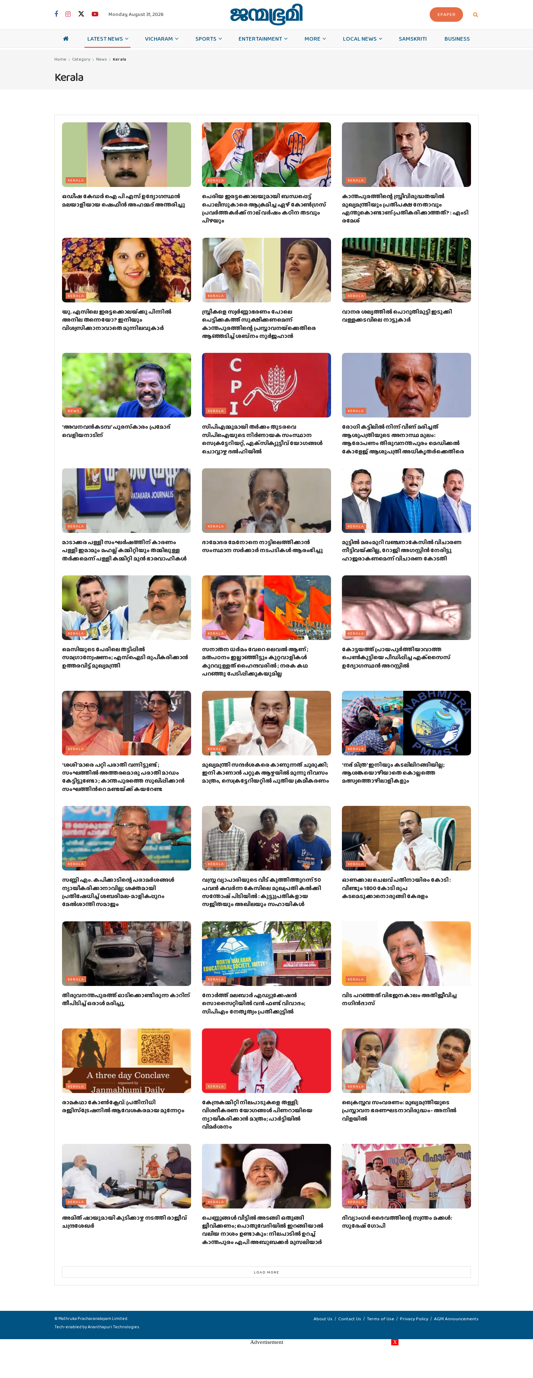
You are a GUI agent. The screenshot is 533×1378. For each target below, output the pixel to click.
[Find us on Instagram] (68, 14)
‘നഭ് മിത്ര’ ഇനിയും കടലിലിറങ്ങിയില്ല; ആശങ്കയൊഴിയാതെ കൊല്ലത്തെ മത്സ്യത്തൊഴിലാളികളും (393, 773)
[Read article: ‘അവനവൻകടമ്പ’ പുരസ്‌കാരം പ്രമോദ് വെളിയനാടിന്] (126, 385)
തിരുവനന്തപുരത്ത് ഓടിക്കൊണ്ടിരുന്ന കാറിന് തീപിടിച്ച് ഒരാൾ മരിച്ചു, (126, 999)
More (313, 38)
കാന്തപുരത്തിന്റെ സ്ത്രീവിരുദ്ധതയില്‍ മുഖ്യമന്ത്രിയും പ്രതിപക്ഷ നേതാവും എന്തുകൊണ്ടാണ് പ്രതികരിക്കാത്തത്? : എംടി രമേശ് (405, 208)
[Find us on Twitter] (81, 14)
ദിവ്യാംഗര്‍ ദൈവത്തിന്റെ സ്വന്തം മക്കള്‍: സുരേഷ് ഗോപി (397, 1222)
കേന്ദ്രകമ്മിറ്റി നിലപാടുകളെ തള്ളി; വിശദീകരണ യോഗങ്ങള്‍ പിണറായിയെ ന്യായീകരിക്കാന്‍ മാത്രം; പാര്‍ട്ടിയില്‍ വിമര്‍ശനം (257, 1114)
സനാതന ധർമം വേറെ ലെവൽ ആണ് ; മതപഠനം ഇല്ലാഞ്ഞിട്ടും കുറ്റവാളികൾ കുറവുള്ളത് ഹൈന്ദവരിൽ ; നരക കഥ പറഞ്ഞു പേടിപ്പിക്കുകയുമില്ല (255, 661)
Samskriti (413, 38)
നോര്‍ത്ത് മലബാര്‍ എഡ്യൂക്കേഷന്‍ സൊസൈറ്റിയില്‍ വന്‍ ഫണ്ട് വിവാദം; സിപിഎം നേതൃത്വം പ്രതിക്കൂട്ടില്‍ (253, 1003)
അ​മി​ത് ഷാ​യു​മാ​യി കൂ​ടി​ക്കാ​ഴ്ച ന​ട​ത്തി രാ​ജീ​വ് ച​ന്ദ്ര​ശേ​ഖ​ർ (124, 1222)
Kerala (119, 59)
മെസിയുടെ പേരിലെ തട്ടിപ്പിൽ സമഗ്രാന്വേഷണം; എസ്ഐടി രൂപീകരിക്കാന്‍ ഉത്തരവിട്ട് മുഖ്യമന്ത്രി (125, 657)
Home (60, 59)
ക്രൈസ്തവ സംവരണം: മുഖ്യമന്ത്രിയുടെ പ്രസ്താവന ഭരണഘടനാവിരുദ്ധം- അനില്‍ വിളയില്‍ (399, 1110)
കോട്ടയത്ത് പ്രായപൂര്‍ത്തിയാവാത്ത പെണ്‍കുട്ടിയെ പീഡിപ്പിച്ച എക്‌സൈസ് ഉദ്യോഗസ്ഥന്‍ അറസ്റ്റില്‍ (396, 657)
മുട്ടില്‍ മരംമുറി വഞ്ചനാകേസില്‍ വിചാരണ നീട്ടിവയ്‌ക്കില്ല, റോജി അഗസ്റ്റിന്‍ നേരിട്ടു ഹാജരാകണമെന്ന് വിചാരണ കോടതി (402, 550)
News (101, 59)
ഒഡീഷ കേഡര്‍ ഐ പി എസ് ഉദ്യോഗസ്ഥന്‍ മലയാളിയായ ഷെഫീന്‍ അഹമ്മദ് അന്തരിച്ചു (123, 200)
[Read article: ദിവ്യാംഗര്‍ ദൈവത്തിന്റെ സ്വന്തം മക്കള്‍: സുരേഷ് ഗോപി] (406, 1176)
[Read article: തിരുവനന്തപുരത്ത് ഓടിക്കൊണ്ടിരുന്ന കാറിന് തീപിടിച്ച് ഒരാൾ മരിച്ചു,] (126, 953)
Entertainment (260, 38)
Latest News (105, 38)
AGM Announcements (456, 1318)
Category (81, 59)
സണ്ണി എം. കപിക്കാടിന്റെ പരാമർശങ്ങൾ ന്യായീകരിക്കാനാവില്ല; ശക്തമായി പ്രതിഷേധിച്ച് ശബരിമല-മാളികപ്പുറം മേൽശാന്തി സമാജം (118, 892)
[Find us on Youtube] (95, 14)
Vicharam (159, 38)
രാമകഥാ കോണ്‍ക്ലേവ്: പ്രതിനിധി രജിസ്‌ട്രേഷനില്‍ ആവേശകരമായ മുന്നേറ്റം (123, 1106)
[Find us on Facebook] (56, 14)
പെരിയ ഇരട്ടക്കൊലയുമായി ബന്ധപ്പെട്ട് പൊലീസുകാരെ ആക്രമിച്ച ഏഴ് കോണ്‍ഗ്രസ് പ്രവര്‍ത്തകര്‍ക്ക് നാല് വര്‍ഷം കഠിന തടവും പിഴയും (264, 208)
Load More (266, 1272)
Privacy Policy (414, 1318)
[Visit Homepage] (266, 14)
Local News (360, 38)
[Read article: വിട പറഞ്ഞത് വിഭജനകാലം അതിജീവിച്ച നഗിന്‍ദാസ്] (406, 953)
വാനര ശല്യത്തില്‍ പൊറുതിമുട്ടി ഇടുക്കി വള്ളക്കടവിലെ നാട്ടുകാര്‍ (397, 315)
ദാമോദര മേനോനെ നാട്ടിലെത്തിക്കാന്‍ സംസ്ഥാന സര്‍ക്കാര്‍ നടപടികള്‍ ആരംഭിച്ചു (262, 546)
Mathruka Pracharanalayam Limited (92, 1318)
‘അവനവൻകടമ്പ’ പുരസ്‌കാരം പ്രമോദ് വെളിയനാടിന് (116, 431)
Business (457, 38)
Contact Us (349, 1318)
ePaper (447, 14)
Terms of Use (380, 1318)
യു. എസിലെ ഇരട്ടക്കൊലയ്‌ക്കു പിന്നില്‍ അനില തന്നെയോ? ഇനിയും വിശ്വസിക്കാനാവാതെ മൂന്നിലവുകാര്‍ (116, 319)
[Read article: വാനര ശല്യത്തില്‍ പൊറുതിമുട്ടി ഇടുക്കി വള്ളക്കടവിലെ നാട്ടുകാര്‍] (406, 270)
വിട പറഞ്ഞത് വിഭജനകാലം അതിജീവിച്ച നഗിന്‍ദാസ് (399, 999)
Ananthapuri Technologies (113, 1327)
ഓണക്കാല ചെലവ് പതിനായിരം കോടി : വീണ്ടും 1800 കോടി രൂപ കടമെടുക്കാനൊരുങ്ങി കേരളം (396, 888)
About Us (323, 1318)
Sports (205, 38)
